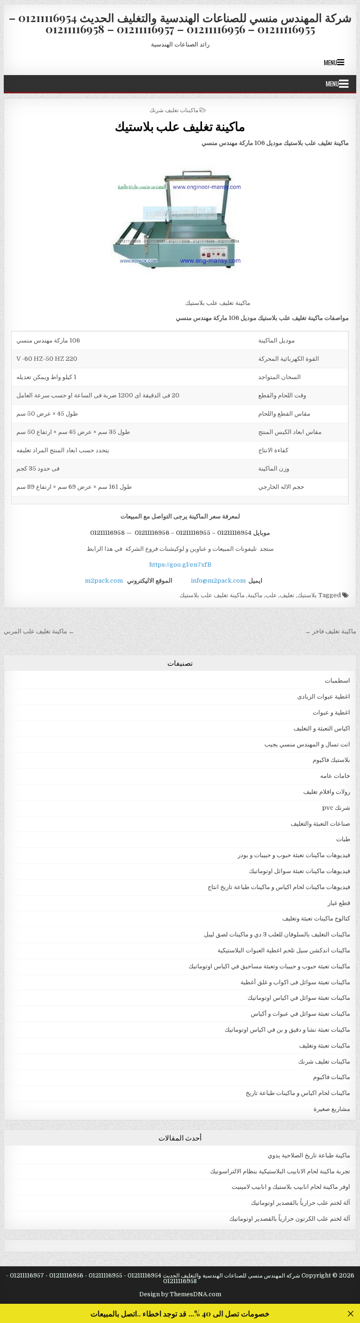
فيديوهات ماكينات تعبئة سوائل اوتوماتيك (299, 870)
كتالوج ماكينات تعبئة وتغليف (316, 918)
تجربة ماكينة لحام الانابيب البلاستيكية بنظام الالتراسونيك (280, 1171)
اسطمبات (337, 680)
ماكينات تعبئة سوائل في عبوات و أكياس (300, 1013)
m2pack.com (103, 580)
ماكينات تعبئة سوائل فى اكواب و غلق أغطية (295, 982)
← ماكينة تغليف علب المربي (39, 631)
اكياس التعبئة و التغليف (321, 728)
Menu (330, 62)
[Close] (350, 1313)
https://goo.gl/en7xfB (180, 564)
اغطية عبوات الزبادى (323, 696)
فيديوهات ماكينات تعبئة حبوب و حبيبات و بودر (294, 855)
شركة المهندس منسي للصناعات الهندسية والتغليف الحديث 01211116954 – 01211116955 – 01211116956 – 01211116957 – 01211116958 (180, 23)
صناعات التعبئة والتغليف (320, 823)
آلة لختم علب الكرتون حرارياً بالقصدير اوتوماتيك (289, 1218)
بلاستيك (307, 595)
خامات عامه (335, 775)
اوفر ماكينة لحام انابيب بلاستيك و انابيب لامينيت (291, 1186)
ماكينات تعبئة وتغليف (324, 1045)
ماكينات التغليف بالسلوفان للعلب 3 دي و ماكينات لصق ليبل (277, 934)
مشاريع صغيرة (332, 1108)
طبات (343, 839)
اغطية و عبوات (331, 712)
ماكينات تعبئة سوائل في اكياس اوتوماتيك (299, 997)
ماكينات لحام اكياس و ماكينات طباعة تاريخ (298, 1092)
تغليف (287, 595)
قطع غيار (339, 902)
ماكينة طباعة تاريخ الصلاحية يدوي (309, 1155)
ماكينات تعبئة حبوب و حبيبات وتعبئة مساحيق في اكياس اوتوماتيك (269, 966)
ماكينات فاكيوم (331, 1076)
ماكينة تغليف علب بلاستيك (180, 126)
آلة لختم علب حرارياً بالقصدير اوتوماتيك (300, 1202)
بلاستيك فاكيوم (331, 759)
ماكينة (255, 595)
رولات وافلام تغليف (326, 791)
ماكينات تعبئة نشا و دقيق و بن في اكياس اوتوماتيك (287, 1029)
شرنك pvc (336, 807)
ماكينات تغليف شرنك (174, 110)
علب (271, 595)
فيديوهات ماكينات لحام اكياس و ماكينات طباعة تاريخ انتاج (279, 886)
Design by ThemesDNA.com (180, 1294)
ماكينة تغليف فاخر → (330, 631)
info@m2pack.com (218, 580)
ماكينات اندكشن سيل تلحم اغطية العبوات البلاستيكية (284, 950)
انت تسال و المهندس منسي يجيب (307, 744)
